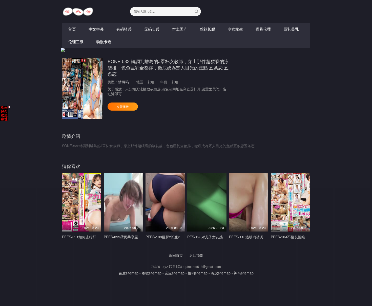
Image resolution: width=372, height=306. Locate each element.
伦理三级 (76, 41)
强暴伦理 (263, 29)
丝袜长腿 (207, 29)
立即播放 (123, 106)
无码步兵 (151, 29)
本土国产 (179, 29)
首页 (72, 29)
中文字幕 (96, 29)
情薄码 (123, 81)
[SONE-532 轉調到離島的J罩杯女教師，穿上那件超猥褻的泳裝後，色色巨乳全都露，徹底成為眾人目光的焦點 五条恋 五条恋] (82, 88)
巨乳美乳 (291, 29)
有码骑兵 (124, 29)
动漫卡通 (103, 41)
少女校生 (235, 29)
